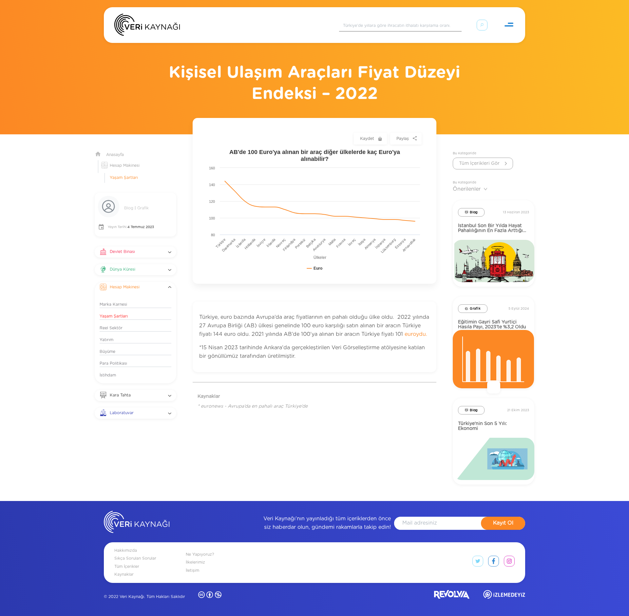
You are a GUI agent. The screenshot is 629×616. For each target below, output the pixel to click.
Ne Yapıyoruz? (200, 554)
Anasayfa (115, 155)
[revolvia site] (451, 596)
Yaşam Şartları (124, 178)
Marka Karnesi (113, 304)
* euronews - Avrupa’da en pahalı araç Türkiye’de (253, 406)
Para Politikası (113, 363)
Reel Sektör (111, 328)
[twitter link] (477, 562)
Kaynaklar (124, 574)
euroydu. (416, 334)
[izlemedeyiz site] (504, 596)
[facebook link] (493, 562)
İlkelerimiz (195, 562)
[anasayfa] (136, 523)
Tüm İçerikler (126, 566)
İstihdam (108, 375)
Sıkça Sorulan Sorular (135, 558)
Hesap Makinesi (125, 165)
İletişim (192, 570)
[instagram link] (509, 562)
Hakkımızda (125, 550)
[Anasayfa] (147, 26)
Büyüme (107, 352)
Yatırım (106, 340)
